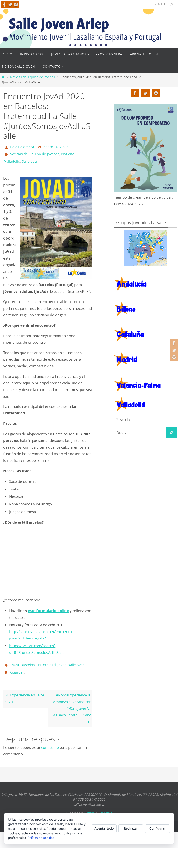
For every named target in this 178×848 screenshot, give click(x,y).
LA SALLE (159, 4)
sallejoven (76, 660)
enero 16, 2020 (55, 146)
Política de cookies (41, 838)
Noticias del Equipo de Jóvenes (32, 77)
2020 (15, 660)
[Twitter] (10, 4)
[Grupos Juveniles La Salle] (145, 248)
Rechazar (131, 828)
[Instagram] (15, 4)
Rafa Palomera (22, 146)
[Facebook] (4, 4)
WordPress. (104, 807)
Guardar (17, 666)
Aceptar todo (104, 828)
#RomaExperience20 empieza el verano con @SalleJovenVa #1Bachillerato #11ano (72, 698)
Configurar (157, 828)
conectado (50, 741)
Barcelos (28, 660)
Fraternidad (46, 660)
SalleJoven (30, 158)
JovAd (62, 660)
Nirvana (89, 807)
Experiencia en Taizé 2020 (24, 692)
